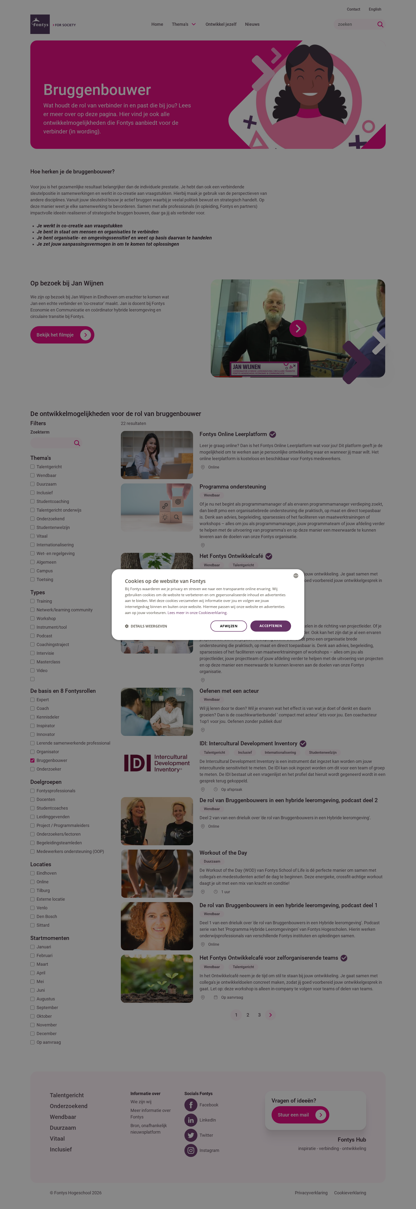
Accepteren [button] (271, 625)
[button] (146, 626)
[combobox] (295, 575)
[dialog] (208, 604)
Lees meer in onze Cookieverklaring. (198, 612)
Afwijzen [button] (228, 626)
